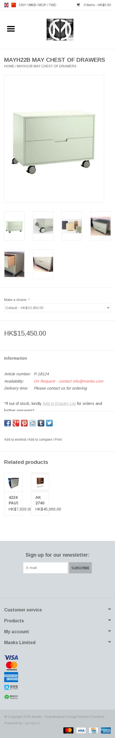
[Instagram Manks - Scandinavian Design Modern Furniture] (77, 584)
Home (9, 66)
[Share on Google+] (16, 423)
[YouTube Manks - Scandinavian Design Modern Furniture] (67, 584)
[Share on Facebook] (7, 423)
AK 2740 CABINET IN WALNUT (40, 500)
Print (58, 440)
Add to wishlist (15, 440)
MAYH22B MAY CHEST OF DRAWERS (46, 66)
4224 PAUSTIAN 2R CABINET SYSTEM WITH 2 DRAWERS (13, 500)
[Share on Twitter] (49, 423)
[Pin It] (24, 423)
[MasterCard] (57, 666)
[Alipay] (57, 687)
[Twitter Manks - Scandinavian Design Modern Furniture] (47, 584)
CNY (23, 5)
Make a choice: (16, 300)
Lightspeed (31, 723)
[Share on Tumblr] (41, 423)
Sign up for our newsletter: (58, 555)
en (6, 5)
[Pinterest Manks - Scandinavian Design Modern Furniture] (57, 584)
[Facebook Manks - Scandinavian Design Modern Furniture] (37, 584)
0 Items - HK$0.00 (97, 5)
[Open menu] (11, 28)
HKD (32, 5)
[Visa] (57, 657)
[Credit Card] (93, 730)
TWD (52, 5)
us (13, 5)
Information (15, 358)
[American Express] (57, 677)
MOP (43, 5)
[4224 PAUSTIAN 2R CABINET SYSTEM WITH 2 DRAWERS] (13, 482)
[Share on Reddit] (32, 423)
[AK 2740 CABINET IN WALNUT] (40, 482)
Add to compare (40, 440)
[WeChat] (57, 697)
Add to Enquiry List (59, 403)
